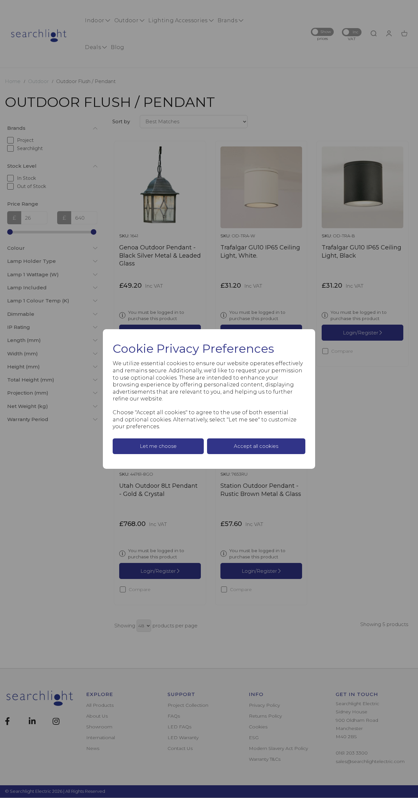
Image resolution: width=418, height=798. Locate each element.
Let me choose (158, 446)
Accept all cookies (256, 446)
